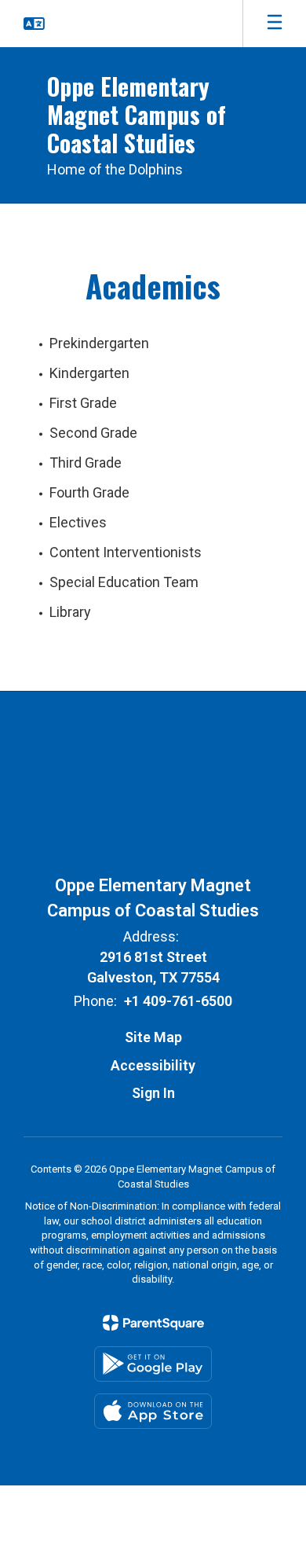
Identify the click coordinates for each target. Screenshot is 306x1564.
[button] (34, 23)
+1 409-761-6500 (178, 1001)
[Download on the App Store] (153, 1411)
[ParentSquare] (153, 1323)
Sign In (153, 1093)
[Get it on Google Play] (153, 1364)
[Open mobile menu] (274, 23)
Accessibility (153, 1065)
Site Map (153, 1037)
